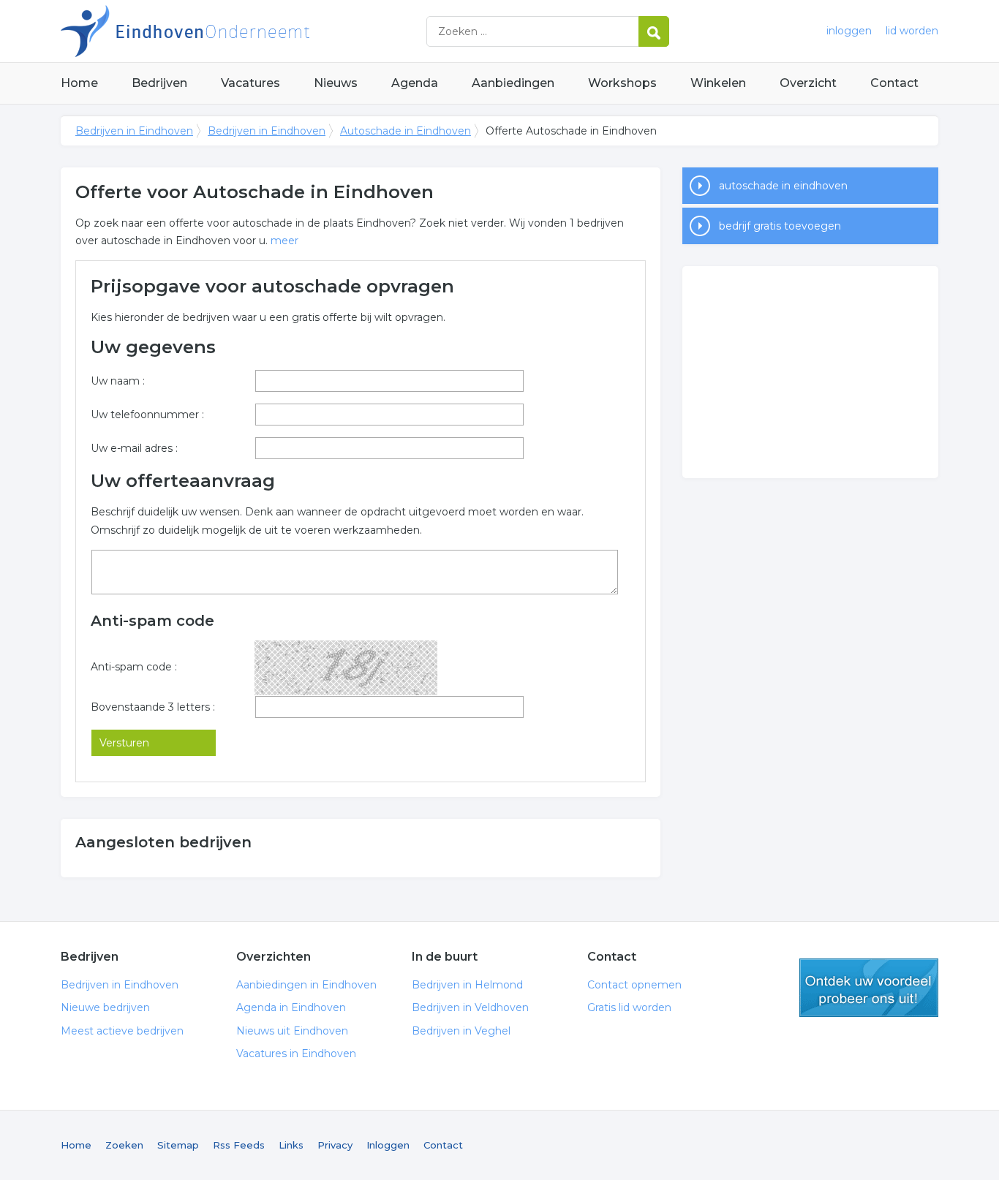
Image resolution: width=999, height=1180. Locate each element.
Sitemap (178, 1145)
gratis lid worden (868, 987)
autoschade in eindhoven (783, 185)
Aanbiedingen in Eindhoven (306, 984)
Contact (894, 83)
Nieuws (336, 83)
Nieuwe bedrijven (105, 1007)
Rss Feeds (239, 1145)
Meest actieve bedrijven (122, 1030)
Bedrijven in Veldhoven (470, 1007)
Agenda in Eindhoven (291, 1007)
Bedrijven (159, 83)
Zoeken (124, 1145)
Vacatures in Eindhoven (296, 1053)
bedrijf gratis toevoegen (780, 225)
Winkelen (718, 83)
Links (291, 1145)
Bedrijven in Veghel (461, 1030)
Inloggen (388, 1145)
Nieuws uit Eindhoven (292, 1030)
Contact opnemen (634, 984)
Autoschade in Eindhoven (405, 130)
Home (79, 83)
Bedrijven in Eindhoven (243, 31)
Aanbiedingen (513, 83)
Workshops (622, 83)
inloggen (849, 30)
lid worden (912, 30)
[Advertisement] (810, 372)
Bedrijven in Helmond (467, 984)
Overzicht (808, 83)
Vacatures (250, 83)
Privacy (335, 1145)
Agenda (414, 83)
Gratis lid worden (629, 1007)
